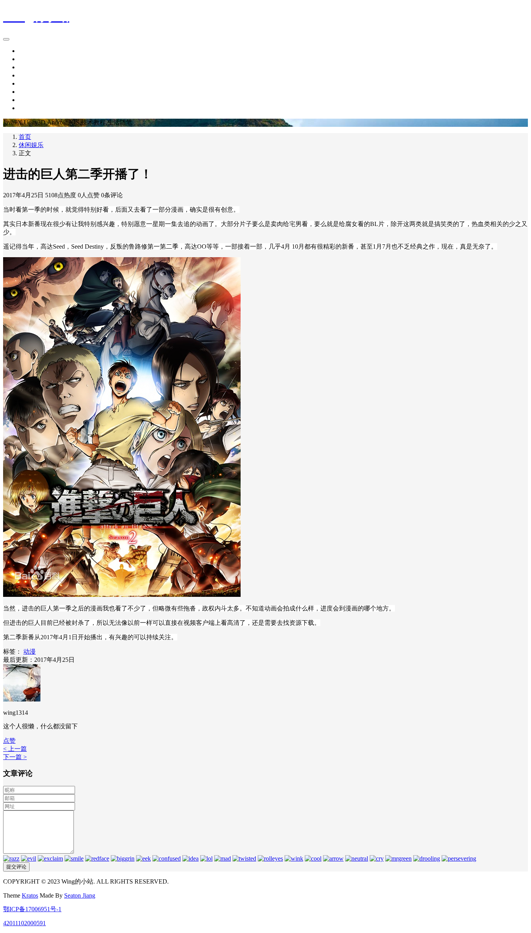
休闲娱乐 (31, 83)
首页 (25, 50)
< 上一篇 (15, 748)
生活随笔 (31, 75)
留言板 (28, 99)
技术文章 (31, 67)
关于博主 (31, 108)
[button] (9, 740)
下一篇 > (15, 757)
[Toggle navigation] (6, 39)
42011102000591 (24, 923)
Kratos (30, 895)
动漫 (29, 651)
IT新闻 (28, 59)
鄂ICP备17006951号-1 (32, 909)
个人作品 (31, 91)
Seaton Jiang (79, 895)
